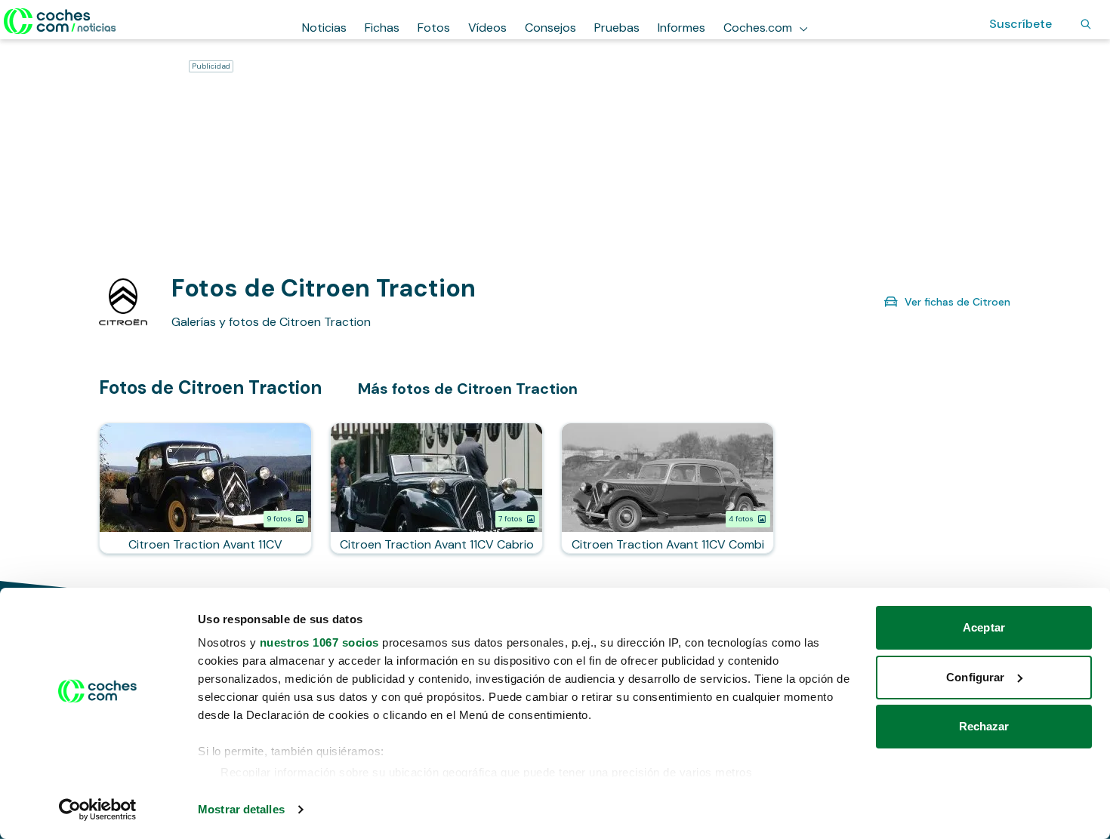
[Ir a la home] (60, 21)
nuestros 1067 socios (319, 642)
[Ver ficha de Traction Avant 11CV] (205, 488)
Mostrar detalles (241, 809)
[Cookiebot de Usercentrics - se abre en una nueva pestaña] (98, 809)
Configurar (975, 677)
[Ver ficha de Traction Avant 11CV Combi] (667, 488)
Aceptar (984, 627)
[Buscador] (1086, 24)
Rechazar (984, 726)
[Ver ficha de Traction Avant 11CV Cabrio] (436, 488)
